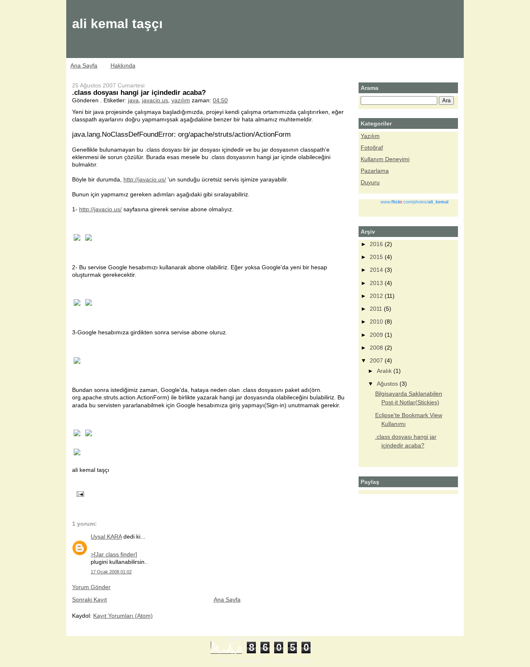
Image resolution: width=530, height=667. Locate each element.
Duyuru (370, 182)
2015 (377, 257)
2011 (377, 308)
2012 (377, 295)
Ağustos (388, 383)
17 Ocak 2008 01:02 (111, 571)
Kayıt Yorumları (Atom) (123, 615)
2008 (377, 347)
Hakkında (123, 65)
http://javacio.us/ (144, 179)
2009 (377, 334)
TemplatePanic (251, 660)
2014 (377, 269)
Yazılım (370, 136)
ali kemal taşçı (117, 23)
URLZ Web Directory (294, 660)
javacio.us (155, 100)
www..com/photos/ (414, 201)
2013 (377, 283)
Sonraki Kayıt (89, 599)
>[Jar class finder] (114, 554)
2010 (377, 321)
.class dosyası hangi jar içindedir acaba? (139, 92)
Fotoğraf (372, 147)
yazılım (180, 100)
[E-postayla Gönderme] (79, 494)
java (133, 100)
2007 (377, 360)
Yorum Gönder (91, 587)
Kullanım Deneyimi (385, 159)
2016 (377, 244)
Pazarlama (375, 170)
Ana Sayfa (83, 65)
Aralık (385, 370)
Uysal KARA (106, 536)
